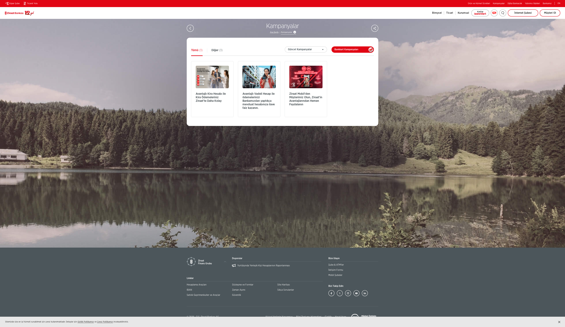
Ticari (449, 13)
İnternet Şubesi (523, 13)
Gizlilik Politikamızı (86, 322)
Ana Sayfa (274, 32)
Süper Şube (14, 4)
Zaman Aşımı (238, 290)
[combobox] (306, 49)
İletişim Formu (335, 270)
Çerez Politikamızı (105, 322)
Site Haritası (283, 285)
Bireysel (437, 13)
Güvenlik (236, 295)
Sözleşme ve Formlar (242, 285)
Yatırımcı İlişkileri (532, 4)
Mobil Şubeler (335, 275)
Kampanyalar (499, 4)
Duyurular (237, 258)
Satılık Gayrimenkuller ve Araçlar (203, 295)
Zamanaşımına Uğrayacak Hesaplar (255, 265)
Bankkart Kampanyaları (352, 50)
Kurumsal (463, 13)
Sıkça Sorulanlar (285, 290)
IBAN (189, 290)
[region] (276, 267)
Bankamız (547, 4)
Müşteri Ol (552, 14)
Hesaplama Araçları (197, 285)
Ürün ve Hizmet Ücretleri (479, 4)
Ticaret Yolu (30, 4)
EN (559, 3)
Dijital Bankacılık (515, 4)
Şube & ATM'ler (336, 265)
